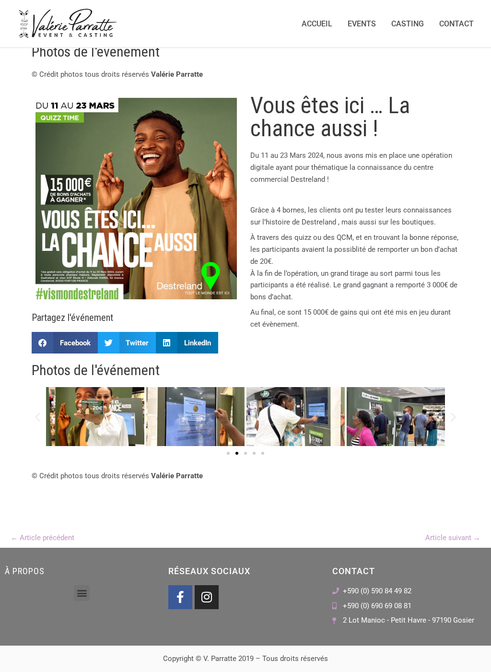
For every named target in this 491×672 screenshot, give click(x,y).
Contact (456, 23)
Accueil (317, 23)
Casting (407, 23)
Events (362, 23)
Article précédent (42, 537)
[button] (65, 343)
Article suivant (452, 537)
